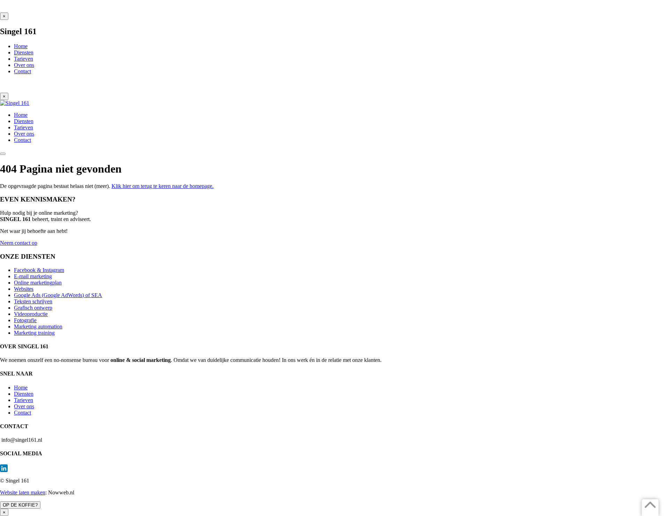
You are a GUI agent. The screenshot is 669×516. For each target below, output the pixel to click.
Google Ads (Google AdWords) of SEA (58, 295)
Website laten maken (22, 492)
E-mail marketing (33, 276)
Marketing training (34, 333)
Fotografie (25, 320)
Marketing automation (38, 326)
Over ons (24, 406)
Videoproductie (31, 314)
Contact (22, 413)
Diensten (23, 394)
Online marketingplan (38, 283)
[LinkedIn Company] (334, 468)
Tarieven (23, 400)
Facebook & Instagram (39, 270)
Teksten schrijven (33, 301)
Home (21, 387)
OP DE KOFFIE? (20, 505)
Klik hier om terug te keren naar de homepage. (163, 186)
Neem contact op (18, 243)
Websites (23, 289)
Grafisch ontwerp (33, 308)
